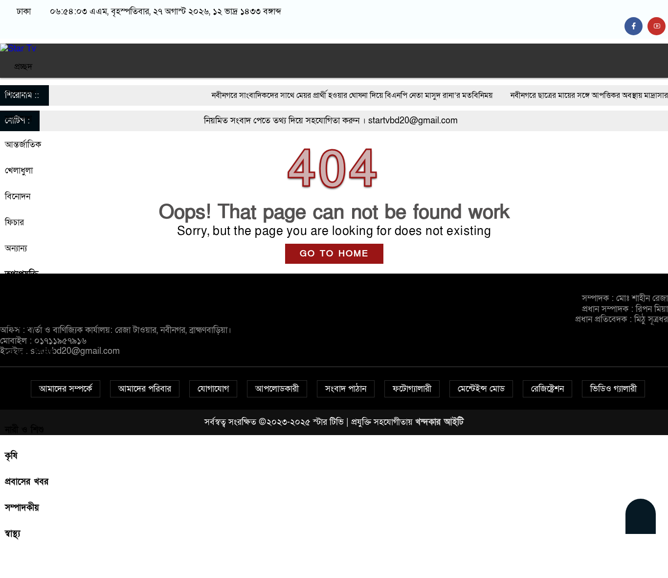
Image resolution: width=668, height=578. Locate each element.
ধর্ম (10, 404)
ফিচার (14, 222)
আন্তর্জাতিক (23, 144)
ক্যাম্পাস (18, 300)
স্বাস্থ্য (12, 533)
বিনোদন (17, 196)
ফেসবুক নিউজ (29, 352)
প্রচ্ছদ (22, 66)
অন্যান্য (16, 248)
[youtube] (657, 26)
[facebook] (635, 26)
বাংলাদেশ (20, 92)
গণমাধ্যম (20, 326)
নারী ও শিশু (24, 430)
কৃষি (11, 456)
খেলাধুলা (19, 170)
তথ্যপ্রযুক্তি (22, 274)
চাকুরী (14, 378)
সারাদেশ (18, 118)
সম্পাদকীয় (22, 507)
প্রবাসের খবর (26, 481)
